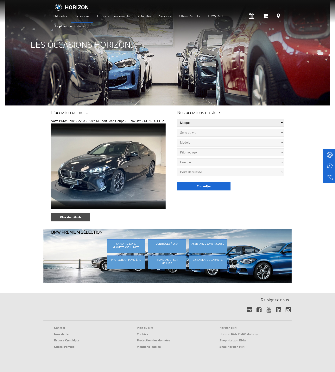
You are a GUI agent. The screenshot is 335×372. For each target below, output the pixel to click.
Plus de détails (70, 217)
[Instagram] (288, 310)
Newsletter (62, 334)
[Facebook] (259, 310)
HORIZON (77, 7)
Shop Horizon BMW (232, 340)
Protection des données (153, 340)
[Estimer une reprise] (329, 168)
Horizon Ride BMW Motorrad (239, 334)
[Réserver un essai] (329, 156)
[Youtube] (268, 310)
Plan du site (145, 328)
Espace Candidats (66, 340)
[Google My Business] (249, 310)
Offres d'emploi (64, 347)
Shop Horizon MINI (232, 347)
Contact (59, 328)
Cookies (142, 334)
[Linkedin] (278, 310)
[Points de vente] (278, 17)
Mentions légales (149, 347)
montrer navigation (54, 3)
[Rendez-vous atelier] (251, 17)
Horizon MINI (228, 328)
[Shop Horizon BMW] (265, 17)
